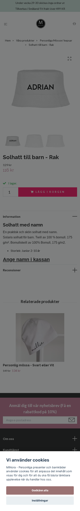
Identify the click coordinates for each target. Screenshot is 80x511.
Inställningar (40, 500)
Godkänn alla (40, 490)
